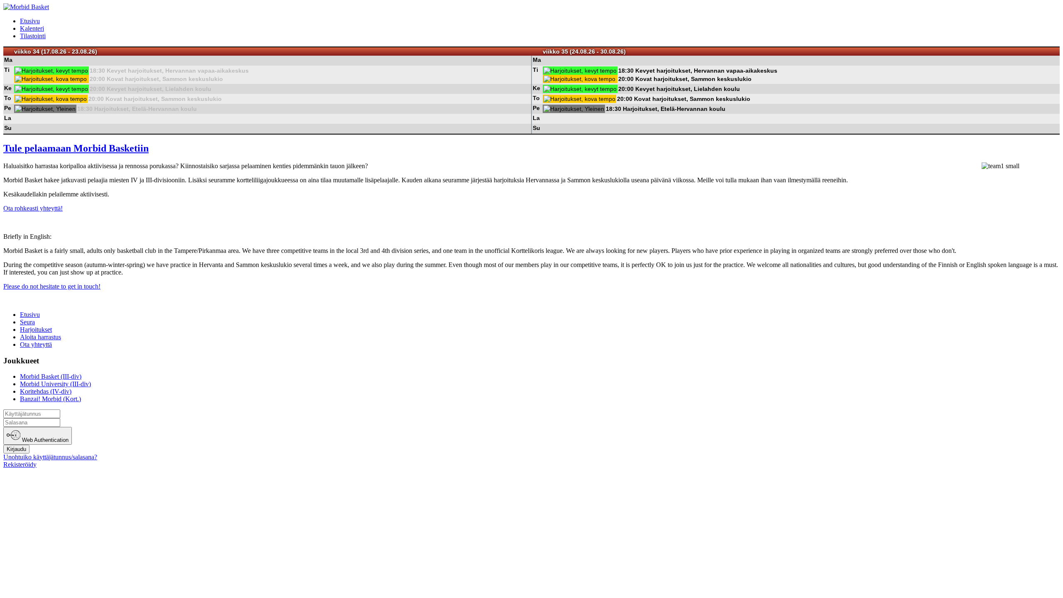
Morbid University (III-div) (55, 383)
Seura (27, 322)
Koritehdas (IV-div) (45, 391)
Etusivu (30, 21)
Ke (8, 88)
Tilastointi (33, 35)
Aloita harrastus (40, 337)
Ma (8, 59)
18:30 (97, 70)
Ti (7, 69)
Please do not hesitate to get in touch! (51, 286)
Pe (7, 108)
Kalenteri (32, 28)
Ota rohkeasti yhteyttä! (33, 208)
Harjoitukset (36, 329)
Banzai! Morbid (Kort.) (50, 398)
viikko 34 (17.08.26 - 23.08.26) (55, 51)
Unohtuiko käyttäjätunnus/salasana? (50, 457)
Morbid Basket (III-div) (50, 376)
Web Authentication (44, 440)
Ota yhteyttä (36, 344)
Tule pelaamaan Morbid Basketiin (76, 148)
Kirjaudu (16, 449)
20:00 (97, 79)
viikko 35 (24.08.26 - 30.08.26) (584, 51)
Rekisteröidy (20, 464)
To (7, 98)
